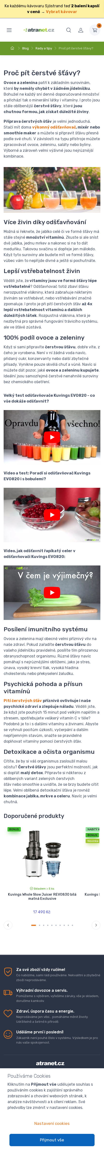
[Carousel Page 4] (47, 925)
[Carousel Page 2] (39, 925)
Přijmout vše (52, 1139)
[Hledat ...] (68, 30)
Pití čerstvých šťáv (23, 700)
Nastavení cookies (52, 1123)
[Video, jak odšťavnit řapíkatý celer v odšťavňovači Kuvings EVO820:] (52, 592)
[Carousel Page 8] (64, 925)
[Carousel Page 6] (56, 925)
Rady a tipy (44, 48)
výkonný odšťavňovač (54, 127)
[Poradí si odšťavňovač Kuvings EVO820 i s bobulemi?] (52, 515)
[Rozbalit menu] (9, 30)
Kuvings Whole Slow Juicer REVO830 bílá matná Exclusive (42, 897)
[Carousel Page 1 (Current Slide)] (33, 925)
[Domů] (13, 48)
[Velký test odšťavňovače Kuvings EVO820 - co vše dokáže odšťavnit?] (52, 437)
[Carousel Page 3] (43, 925)
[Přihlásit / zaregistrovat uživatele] (80, 30)
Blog (25, 48)
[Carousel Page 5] (51, 925)
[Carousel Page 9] (68, 925)
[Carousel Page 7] (60, 925)
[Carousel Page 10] (72, 925)
